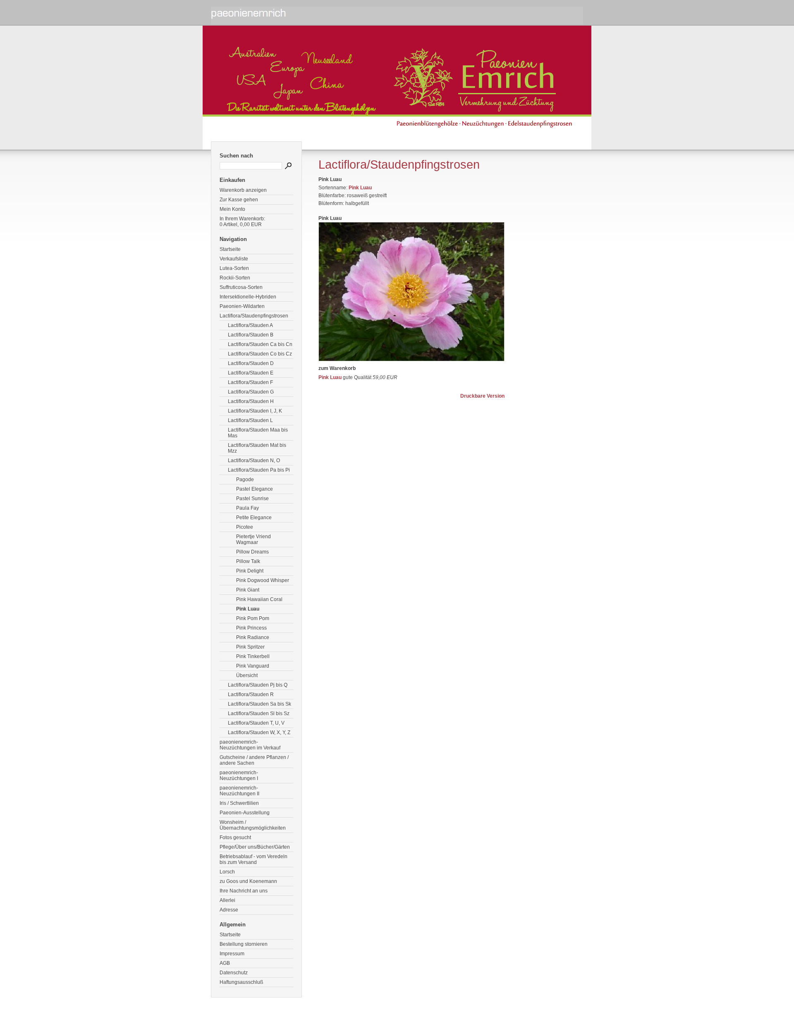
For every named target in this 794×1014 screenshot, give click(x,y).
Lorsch (227, 872)
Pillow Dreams (252, 552)
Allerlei (227, 900)
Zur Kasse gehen (239, 200)
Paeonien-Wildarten (242, 306)
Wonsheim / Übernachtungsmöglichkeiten (253, 825)
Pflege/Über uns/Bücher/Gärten (255, 847)
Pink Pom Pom (252, 618)
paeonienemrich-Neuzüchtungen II (239, 791)
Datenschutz (234, 973)
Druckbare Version (482, 396)
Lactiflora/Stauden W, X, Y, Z (259, 732)
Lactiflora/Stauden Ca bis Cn (260, 344)
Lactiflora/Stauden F (250, 382)
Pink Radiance (252, 637)
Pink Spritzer (250, 647)
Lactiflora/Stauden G (251, 392)
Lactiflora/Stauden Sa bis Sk (259, 704)
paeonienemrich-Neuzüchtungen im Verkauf (250, 745)
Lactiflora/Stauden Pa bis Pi (259, 470)
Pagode (245, 479)
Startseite (230, 249)
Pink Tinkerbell (253, 656)
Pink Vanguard (252, 666)
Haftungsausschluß (241, 982)
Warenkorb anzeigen (243, 190)
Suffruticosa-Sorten (241, 287)
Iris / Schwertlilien (239, 803)
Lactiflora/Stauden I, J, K (255, 411)
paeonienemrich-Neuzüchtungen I (239, 775)
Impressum (232, 954)
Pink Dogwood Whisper (262, 580)
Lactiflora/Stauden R (251, 694)
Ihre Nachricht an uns (244, 891)
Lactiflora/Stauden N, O (254, 460)
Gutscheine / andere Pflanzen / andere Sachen (254, 760)
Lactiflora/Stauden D (251, 363)
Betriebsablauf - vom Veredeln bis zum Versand (253, 859)
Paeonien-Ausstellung (245, 813)
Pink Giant (247, 590)
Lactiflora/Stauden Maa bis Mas (258, 433)
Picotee (244, 527)
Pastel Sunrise (252, 498)
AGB (225, 963)
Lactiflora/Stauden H (251, 401)
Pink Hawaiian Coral (259, 599)
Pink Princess (251, 628)
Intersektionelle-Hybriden (248, 297)
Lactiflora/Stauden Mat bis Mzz (257, 448)
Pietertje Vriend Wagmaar (253, 539)
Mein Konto (232, 209)
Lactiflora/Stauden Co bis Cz (260, 354)
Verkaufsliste (234, 259)
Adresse (229, 910)
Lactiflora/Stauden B (250, 335)
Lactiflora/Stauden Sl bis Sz (258, 713)
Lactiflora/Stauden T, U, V (256, 723)
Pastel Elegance (254, 489)
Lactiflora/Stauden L (250, 420)
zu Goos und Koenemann (248, 881)
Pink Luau (247, 609)
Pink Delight (249, 571)
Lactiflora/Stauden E (250, 373)
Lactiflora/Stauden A (250, 325)
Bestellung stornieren (244, 944)
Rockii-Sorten (235, 278)
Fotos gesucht (235, 837)
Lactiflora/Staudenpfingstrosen (254, 316)
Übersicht (247, 675)
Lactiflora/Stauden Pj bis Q (257, 685)
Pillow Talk (248, 561)
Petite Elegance (254, 517)
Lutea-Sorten (234, 268)
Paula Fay (247, 508)
